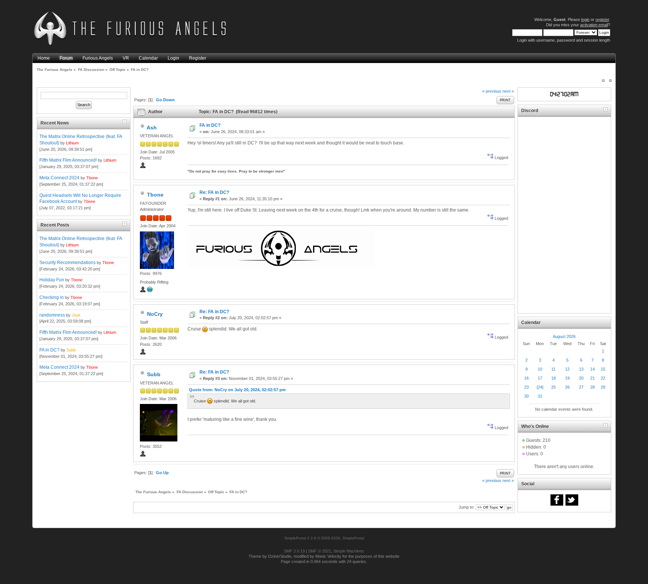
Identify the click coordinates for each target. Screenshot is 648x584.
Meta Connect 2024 (59, 177)
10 (540, 369)
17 (540, 378)
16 (526, 378)
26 (567, 387)
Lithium (72, 143)
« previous (491, 91)
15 (603, 369)
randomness (52, 315)
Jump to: (466, 507)
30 (526, 396)
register (602, 19)
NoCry (155, 314)
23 (526, 387)
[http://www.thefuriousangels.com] (150, 291)
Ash (152, 128)
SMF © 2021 (319, 551)
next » (508, 91)
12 (567, 369)
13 (581, 369)
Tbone (92, 178)
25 (553, 387)
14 (592, 369)
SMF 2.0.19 (294, 551)
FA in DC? (49, 350)
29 (603, 387)
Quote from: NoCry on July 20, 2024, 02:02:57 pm (237, 389)
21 (592, 378)
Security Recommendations (67, 262)
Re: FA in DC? (214, 192)
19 (567, 378)
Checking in (51, 297)
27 (581, 387)
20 (581, 378)
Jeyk (76, 315)
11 (553, 369)
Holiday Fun (51, 279)
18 (553, 378)
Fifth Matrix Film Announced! (68, 160)
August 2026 (564, 336)
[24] (540, 387)
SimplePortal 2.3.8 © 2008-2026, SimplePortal (324, 538)
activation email (594, 25)
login (585, 19)
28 (592, 387)
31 (540, 396)
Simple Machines (348, 551)
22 (603, 378)
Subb (71, 350)
